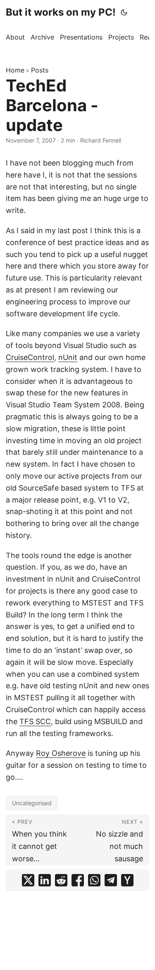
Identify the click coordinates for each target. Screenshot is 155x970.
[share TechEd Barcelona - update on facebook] (78, 880)
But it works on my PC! (61, 12)
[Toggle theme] (124, 12)
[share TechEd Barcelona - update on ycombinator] (127, 880)
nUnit (67, 357)
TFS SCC (35, 721)
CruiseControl (30, 357)
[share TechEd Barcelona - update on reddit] (61, 880)
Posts (39, 70)
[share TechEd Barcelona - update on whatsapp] (94, 880)
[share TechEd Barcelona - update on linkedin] (44, 880)
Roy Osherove (61, 753)
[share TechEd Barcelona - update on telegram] (111, 880)
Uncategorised (32, 802)
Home (15, 70)
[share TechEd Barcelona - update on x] (28, 880)
